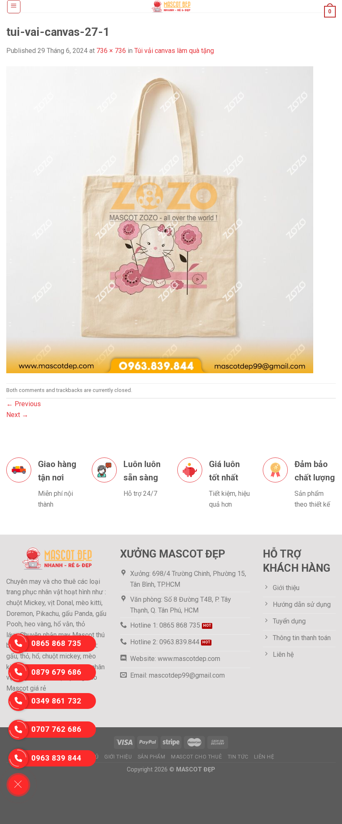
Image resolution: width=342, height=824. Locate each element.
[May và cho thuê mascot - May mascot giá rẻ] (171, 6)
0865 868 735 (56, 643)
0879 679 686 (56, 672)
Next (17, 415)
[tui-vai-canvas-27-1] (159, 219)
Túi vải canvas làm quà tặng (174, 51)
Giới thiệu (118, 757)
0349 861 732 (56, 700)
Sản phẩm (152, 757)
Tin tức (238, 757)
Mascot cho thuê (196, 757)
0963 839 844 (56, 758)
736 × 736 (111, 51)
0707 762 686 (56, 729)
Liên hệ (264, 757)
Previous (23, 404)
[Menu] (14, 6)
